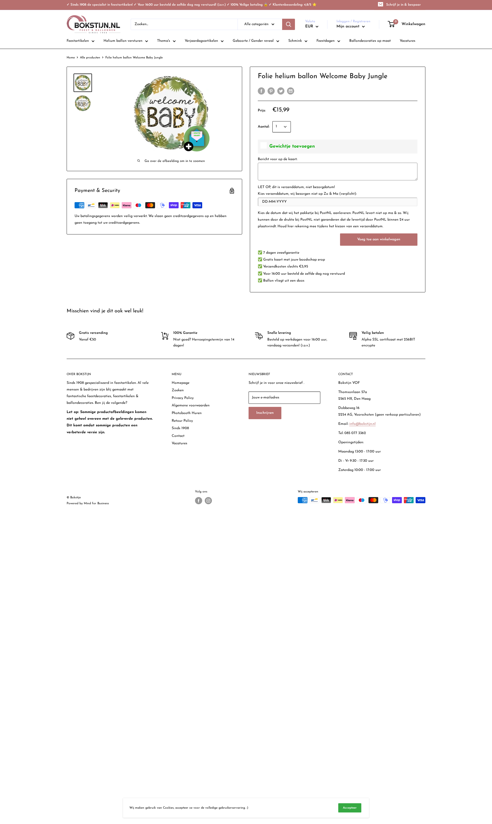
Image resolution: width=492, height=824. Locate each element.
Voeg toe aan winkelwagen (378, 239)
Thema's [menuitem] (163, 41)
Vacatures (179, 443)
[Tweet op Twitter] (280, 91)
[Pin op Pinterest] (271, 91)
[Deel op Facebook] (261, 91)
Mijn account (348, 26)
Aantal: (263, 127)
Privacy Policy (183, 398)
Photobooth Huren (187, 413)
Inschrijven (265, 413)
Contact (178, 436)
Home (71, 57)
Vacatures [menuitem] (407, 41)
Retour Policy (182, 421)
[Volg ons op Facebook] (198, 500)
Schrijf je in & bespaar (403, 4)
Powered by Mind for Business (88, 503)
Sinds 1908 (180, 428)
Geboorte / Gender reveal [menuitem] (253, 41)
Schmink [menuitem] (295, 41)
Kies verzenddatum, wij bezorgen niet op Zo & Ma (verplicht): (307, 194)
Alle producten (90, 57)
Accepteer (350, 807)
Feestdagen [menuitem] (325, 41)
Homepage (180, 383)
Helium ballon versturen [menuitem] (123, 41)
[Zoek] (288, 24)
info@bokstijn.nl (362, 424)
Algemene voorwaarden (191, 405)
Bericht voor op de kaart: (277, 159)
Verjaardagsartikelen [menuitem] (201, 41)
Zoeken (178, 390)
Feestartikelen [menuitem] (78, 41)
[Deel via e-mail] (290, 91)
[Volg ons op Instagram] (208, 500)
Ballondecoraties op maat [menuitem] (370, 41)
